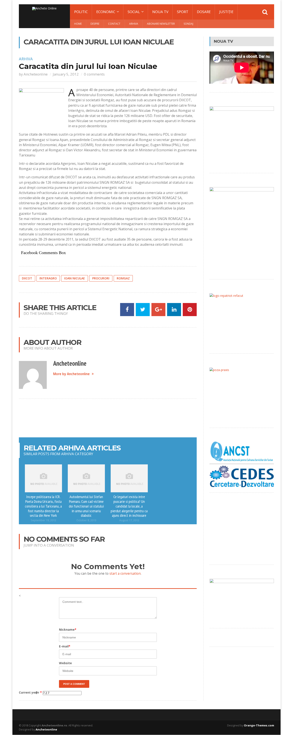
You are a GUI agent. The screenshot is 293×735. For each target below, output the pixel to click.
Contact (114, 24)
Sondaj (188, 24)
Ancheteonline (36, 74)
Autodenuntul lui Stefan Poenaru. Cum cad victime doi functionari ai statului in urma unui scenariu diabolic (86, 506)
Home (78, 24)
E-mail (64, 646)
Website (65, 663)
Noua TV (160, 11)
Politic (81, 11)
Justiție (226, 11)
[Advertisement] (108, 418)
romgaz (123, 278)
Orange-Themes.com (259, 725)
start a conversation (125, 573)
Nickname (67, 629)
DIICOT (27, 278)
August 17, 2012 (129, 520)
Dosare (204, 11)
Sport (182, 11)
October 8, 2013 (86, 520)
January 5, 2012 (66, 74)
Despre (95, 24)
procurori (100, 278)
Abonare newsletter (161, 24)
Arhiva (133, 24)
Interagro (48, 278)
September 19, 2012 (43, 520)
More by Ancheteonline (71, 374)
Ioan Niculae (74, 278)
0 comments (94, 74)
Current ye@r (30, 692)
